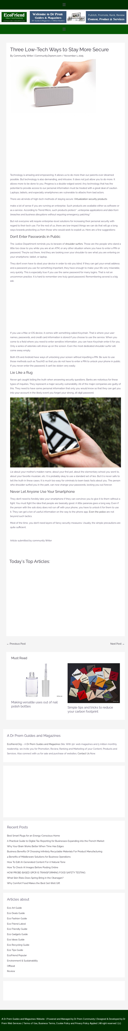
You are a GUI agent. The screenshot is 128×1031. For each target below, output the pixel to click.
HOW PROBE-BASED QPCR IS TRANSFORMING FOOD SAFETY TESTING (46, 872)
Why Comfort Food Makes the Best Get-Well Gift (33, 883)
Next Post (117, 643)
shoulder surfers (74, 243)
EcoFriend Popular (17, 955)
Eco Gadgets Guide (17, 934)
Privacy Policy (82, 1023)
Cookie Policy (63, 1023)
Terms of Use (30, 1023)
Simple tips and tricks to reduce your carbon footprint (90, 709)
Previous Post (16, 643)
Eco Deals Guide (16, 913)
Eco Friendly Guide (17, 929)
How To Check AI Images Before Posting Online (32, 867)
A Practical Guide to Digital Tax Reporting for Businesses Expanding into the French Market (55, 841)
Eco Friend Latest (16, 923)
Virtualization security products (90, 199)
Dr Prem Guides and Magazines (43, 744)
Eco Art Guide (14, 907)
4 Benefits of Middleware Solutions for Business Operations (39, 856)
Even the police (97, 511)
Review (11, 971)
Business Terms (47, 1023)
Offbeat (11, 965)
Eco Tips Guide (15, 950)
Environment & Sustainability (22, 960)
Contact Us (83, 753)
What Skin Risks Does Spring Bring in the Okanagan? (35, 877)
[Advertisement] (65, 143)
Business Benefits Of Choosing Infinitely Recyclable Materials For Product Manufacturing (54, 851)
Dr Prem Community (84, 1019)
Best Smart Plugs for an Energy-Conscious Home (33, 835)
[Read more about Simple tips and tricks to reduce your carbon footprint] (94, 683)
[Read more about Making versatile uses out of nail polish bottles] (37, 680)
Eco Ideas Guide (16, 939)
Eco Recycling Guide (18, 944)
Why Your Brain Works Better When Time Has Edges (35, 846)
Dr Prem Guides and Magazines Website (24, 1019)
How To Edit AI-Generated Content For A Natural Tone (36, 862)
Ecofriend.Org (14, 744)
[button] (64, 5)
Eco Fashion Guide (17, 918)
